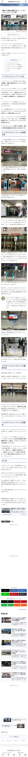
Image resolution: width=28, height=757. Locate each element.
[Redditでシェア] (17, 504)
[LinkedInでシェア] (17, 507)
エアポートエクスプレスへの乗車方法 (14, 66)
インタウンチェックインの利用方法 (14, 64)
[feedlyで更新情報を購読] (7, 605)
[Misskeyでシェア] (23, 500)
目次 (12, 60)
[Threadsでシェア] (11, 504)
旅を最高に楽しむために (14, 1)
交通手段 (8, 521)
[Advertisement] (14, 540)
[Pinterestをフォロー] (20, 601)
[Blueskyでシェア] (17, 500)
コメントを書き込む (14, 736)
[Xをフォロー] (7, 601)
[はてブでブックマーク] (23, 504)
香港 (3, 521)
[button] (22, 594)
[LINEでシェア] (5, 507)
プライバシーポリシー (7, 752)
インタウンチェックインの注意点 (13, 68)
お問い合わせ (21, 752)
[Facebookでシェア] (5, 504)
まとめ (7, 70)
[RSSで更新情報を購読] (20, 605)
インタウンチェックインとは (12, 62)
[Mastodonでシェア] (11, 500)
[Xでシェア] (5, 500)
